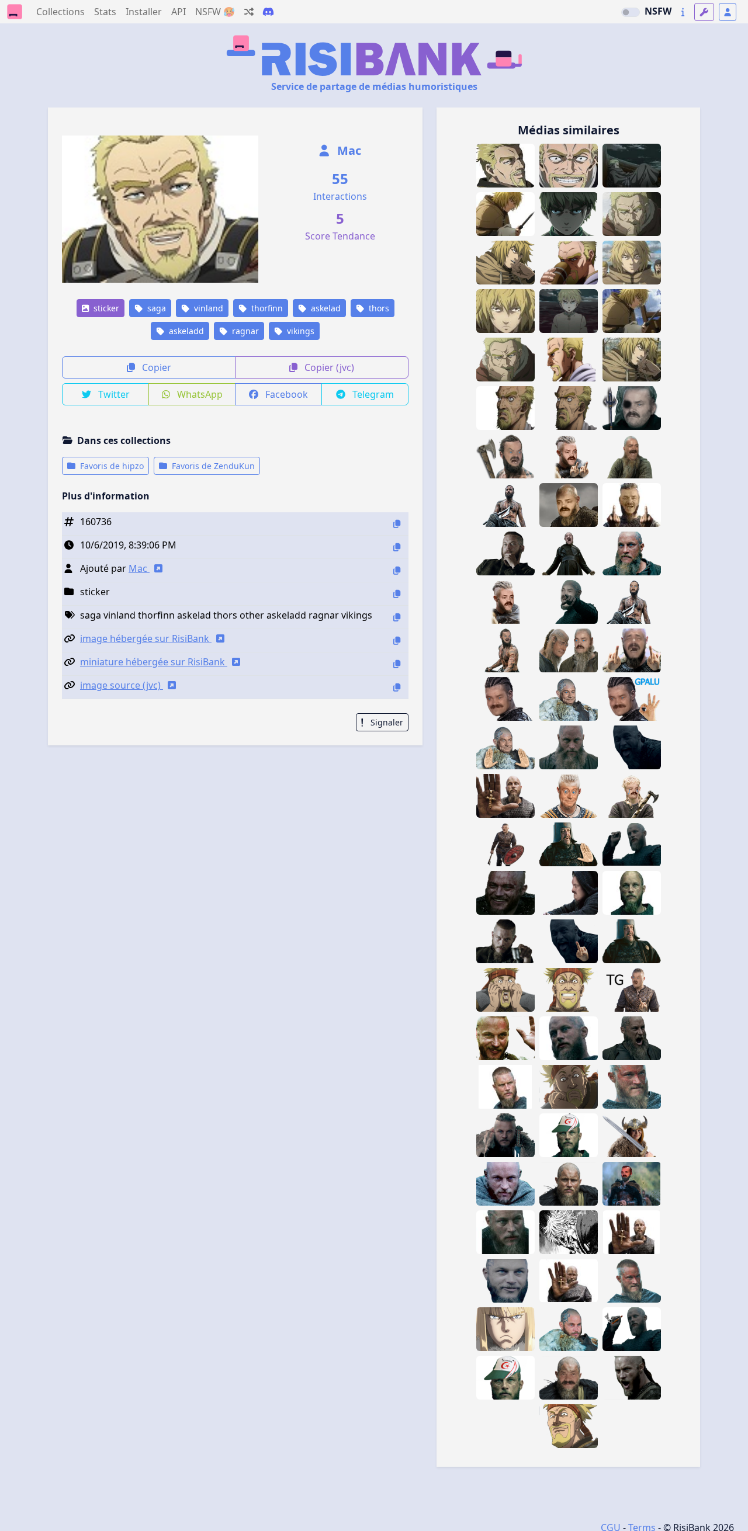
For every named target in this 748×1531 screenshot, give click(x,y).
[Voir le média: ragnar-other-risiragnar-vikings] (568, 1378)
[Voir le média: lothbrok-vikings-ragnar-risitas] (631, 747)
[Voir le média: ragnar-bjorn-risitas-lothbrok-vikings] (568, 796)
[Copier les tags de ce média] (397, 617)
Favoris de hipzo (111, 465)
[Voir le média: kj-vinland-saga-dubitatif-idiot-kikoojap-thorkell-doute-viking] (568, 1087)
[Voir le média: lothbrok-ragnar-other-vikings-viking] (631, 553)
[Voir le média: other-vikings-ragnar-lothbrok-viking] (568, 1329)
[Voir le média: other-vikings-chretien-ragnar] (505, 796)
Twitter (113, 394)
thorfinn (266, 308)
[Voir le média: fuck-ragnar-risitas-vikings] (631, 505)
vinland (207, 308)
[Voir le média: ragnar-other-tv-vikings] (505, 1135)
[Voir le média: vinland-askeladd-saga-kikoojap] (568, 359)
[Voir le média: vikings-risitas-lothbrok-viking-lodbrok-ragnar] (568, 505)
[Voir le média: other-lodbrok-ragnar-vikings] (505, 1087)
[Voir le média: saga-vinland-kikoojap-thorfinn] (505, 262)
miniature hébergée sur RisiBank (153, 661)
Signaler (385, 722)
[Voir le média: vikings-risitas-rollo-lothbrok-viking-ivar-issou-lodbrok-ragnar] (568, 553)
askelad (325, 308)
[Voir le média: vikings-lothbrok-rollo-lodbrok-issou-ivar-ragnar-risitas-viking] (631, 408)
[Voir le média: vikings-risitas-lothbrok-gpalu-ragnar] (631, 699)
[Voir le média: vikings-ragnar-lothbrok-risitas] (568, 893)
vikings (299, 330)
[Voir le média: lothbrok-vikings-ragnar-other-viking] (568, 747)
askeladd (185, 330)
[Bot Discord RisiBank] (268, 11)
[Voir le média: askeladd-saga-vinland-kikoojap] (568, 408)
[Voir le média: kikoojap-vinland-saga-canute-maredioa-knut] (505, 1329)
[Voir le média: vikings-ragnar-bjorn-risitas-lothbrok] (631, 990)
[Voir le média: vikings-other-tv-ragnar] (505, 1038)
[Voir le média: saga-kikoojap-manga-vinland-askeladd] (631, 166)
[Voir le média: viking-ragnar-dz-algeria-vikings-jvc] (505, 1378)
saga (155, 308)
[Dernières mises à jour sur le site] (683, 12)
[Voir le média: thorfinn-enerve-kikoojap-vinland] (568, 1232)
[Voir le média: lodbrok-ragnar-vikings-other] (505, 1232)
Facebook (285, 394)
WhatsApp (199, 394)
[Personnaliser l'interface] (704, 12)
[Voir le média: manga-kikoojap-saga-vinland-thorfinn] (631, 262)
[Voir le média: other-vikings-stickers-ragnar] (568, 1038)
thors (377, 308)
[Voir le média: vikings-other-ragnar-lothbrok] (631, 1378)
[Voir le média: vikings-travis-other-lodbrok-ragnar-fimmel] (505, 1281)
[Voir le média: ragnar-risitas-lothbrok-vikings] (631, 796)
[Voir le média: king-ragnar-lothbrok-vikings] (568, 844)
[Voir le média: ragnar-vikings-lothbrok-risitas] (568, 699)
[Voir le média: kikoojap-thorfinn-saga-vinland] (505, 214)
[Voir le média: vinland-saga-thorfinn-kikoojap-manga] (631, 311)
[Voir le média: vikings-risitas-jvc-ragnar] (631, 844)
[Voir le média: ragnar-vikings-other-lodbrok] (631, 893)
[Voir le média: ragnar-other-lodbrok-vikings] (631, 1232)
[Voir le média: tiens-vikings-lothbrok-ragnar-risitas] (568, 602)
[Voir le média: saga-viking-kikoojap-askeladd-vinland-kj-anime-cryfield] (505, 408)
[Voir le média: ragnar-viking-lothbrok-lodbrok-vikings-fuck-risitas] (505, 602)
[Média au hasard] (249, 11)
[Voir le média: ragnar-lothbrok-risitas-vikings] (631, 650)
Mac (347, 150)
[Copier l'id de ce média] (397, 524)
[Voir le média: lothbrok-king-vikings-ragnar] (631, 941)
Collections (60, 11)
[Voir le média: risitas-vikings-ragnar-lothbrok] (505, 699)
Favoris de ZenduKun (212, 465)
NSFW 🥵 (215, 11)
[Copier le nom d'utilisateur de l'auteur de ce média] (397, 570)
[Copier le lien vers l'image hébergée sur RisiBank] (397, 640)
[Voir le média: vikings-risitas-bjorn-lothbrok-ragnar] (505, 844)
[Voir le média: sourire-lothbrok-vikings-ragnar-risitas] (505, 893)
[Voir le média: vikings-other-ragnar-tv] (505, 941)
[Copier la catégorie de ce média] (397, 594)
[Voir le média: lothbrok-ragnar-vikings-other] (568, 1184)
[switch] (630, 12)
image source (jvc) (121, 685)
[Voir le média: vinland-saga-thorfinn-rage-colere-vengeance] (568, 214)
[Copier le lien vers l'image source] (397, 687)
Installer (144, 11)
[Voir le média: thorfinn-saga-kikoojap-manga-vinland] (505, 311)
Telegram (372, 394)
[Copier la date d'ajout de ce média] (397, 547)
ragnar (244, 330)
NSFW (658, 11)
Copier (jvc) (328, 367)
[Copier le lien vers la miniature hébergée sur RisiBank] (397, 664)
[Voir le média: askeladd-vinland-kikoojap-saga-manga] (631, 214)
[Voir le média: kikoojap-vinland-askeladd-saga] (505, 359)
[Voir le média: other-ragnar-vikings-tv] (631, 1281)
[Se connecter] (727, 12)
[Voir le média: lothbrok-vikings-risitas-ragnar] (568, 941)
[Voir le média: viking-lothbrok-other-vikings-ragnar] (505, 553)
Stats (105, 11)
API (178, 11)
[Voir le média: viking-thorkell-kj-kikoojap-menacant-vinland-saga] (568, 1426)
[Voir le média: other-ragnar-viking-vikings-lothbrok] (631, 1038)
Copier (155, 367)
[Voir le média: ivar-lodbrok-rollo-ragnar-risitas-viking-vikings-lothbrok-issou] (505, 505)
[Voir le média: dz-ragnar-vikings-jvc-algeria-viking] (568, 1135)
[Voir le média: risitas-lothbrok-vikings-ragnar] (631, 456)
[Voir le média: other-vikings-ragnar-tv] (631, 1087)
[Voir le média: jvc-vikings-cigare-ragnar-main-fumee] (631, 1329)
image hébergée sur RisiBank (146, 638)
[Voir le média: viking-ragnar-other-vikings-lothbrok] (505, 1184)
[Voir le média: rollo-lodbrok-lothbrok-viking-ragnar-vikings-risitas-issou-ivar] (568, 650)
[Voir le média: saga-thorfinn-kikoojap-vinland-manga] (631, 359)
